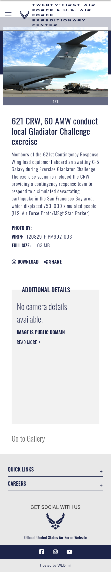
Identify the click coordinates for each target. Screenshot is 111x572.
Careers (17, 483)
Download (27, 261)
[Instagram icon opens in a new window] (55, 552)
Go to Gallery (28, 438)
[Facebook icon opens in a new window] (41, 552)
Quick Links (21, 469)
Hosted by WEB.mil (55, 565)
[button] (8, 15)
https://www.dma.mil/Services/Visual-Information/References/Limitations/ (48, 407)
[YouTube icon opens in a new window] (69, 552)
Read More (27, 342)
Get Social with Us (55, 507)
